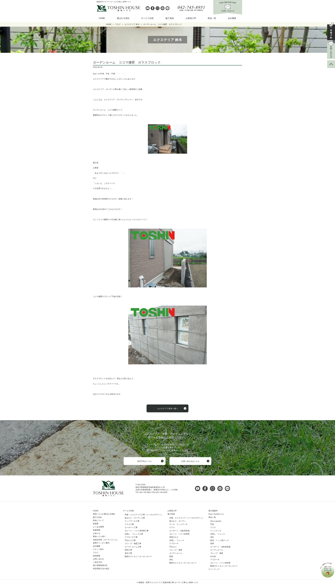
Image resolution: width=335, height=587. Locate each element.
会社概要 (232, 18)
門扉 (212, 524)
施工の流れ (97, 517)
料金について (98, 520)
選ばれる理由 (123, 18)
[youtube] (148, 8)
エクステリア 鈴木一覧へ (167, 408)
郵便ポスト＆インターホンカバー (138, 556)
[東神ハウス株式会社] (104, 8)
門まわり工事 (130, 540)
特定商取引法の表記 (101, 569)
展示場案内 (213, 511)
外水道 (213, 556)
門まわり (173, 547)
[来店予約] (331, 31)
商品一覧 (212, 18)
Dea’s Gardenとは (216, 514)
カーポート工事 (131, 527)
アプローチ (173, 543)
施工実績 (169, 18)
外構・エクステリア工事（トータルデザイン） (144, 515)
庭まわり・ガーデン (177, 521)
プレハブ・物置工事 (133, 543)
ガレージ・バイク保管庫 (179, 534)
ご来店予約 (97, 562)
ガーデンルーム (175, 553)
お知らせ (96, 533)
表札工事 (128, 553)
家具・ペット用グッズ (219, 540)
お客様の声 (191, 18)
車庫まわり (173, 537)
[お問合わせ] (331, 50)
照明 (171, 556)
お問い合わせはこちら (190, 461)
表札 (171, 560)
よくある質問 (98, 527)
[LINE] (167, 8)
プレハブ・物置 (175, 550)
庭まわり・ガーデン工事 (135, 518)
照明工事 (128, 550)
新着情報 (96, 530)
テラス (172, 527)
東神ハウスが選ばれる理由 (104, 514)
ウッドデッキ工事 (132, 521)
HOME (102, 18)
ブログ (95, 552)
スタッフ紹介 (98, 549)
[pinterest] (162, 8)
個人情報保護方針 (100, 565)
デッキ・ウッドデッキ (178, 524)
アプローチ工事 (131, 537)
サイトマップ (213, 569)
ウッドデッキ (215, 531)
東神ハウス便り (99, 536)
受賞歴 (95, 524)
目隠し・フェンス (176, 540)
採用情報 (96, 556)
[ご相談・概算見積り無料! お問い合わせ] (227, 13)
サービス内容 (147, 18)
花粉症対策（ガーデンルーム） (106, 540)
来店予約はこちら (144, 461)
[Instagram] (158, 8)
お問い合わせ (98, 559)
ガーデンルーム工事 (133, 547)
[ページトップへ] (331, 64)
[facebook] (153, 8)
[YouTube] (198, 488)
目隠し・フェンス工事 (134, 534)
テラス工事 (129, 524)
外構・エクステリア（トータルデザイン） (186, 518)
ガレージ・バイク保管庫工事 (137, 531)
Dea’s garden (215, 521)
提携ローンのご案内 (101, 543)
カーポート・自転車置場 (179, 531)
